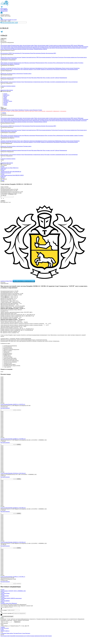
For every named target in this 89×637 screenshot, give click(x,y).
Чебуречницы (63, 69)
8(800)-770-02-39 (4, 19)
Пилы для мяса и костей (48, 77)
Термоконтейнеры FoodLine (40, 49)
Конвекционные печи (19, 62)
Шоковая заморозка (17, 49)
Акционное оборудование (7, 90)
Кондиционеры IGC (17, 53)
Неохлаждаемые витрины (61, 47)
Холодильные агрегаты (43, 46)
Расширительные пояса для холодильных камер (22, 45)
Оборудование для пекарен (7, 62)
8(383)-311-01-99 (12, 19)
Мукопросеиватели (40, 62)
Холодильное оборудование (7, 635)
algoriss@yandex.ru (5, 14)
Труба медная (54, 57)
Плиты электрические (15, 69)
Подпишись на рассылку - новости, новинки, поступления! (15, 620)
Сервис (12, 110)
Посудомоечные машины (27, 69)
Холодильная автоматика (45, 57)
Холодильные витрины (54, 46)
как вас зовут (4, 607)
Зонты (22, 81)
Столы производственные (15, 81)
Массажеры (34, 77)
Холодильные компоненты (34, 635)
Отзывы (5, 104)
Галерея (5, 103)
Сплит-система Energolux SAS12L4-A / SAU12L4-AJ (13, 473)
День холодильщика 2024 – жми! (10, 22)
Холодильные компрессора (70, 57)
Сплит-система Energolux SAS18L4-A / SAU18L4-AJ (13, 507)
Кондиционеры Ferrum (27, 53)
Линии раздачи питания (67, 68)
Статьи (23, 633)
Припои (2, 57)
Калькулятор (6, 95)
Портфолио (6, 99)
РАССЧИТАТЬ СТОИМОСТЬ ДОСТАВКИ (23, 281)
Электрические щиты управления (9, 58)
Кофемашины (58, 68)
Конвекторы (3, 73)
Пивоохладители (8, 49)
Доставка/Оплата (17, 633)
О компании (3, 633)
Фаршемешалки (63, 77)
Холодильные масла (82, 57)
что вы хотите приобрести (7, 613)
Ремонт (5, 98)
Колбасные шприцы (16, 77)
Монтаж (5, 96)
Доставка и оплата (28, 110)
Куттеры (29, 77)
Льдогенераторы (18, 47)
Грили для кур (20, 68)
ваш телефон (4, 610)
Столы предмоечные (73, 81)
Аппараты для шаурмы (6, 68)
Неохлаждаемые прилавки (74, 47)
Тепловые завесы (27, 73)
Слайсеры (56, 77)
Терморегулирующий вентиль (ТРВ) (30, 57)
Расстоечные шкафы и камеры (70, 62)
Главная (5, 93)
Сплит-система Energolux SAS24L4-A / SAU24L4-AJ (13, 542)
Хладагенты (61, 57)
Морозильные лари (37, 47)
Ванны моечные (4, 81)
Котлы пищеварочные (49, 68)
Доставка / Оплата (7, 101)
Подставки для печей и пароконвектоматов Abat (56, 81)
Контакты (5, 102)
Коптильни (24, 77)
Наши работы (10, 633)
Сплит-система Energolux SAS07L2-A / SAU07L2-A (13, 404)
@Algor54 (4, 35)
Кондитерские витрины (65, 46)
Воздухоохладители (9, 57)
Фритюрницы (56, 69)
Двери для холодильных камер (41, 45)
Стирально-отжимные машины (8, 86)
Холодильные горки (76, 46)
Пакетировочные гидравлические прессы (34, 81)
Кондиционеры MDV (51, 53)
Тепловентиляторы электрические (15, 73)
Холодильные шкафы (9, 47)
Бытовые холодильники (27, 49)
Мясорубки (39, 77)
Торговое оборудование (46, 635)
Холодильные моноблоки (17, 46)
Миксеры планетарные (29, 62)
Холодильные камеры (6, 45)
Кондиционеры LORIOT (6, 53)
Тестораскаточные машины (7, 64)
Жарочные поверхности (29, 68)
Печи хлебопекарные (58, 62)
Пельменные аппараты (6, 77)
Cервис (5, 97)
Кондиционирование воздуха (21, 635)
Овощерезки (77, 68)
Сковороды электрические (46, 69)
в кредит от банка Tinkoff (7, 281)
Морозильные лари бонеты (48, 47)
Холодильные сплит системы (30, 46)
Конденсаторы (17, 57)
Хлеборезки (16, 64)
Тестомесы (80, 62)
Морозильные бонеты (27, 47)
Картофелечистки (40, 68)
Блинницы (14, 68)
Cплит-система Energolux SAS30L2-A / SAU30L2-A (13, 576)
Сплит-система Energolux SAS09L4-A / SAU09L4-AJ (13, 438)
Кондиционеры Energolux (39, 53)
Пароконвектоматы (5, 69)
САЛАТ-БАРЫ (36, 69)
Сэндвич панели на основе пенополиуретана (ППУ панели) (63, 45)
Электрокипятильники (72, 69)
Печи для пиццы (49, 62)
